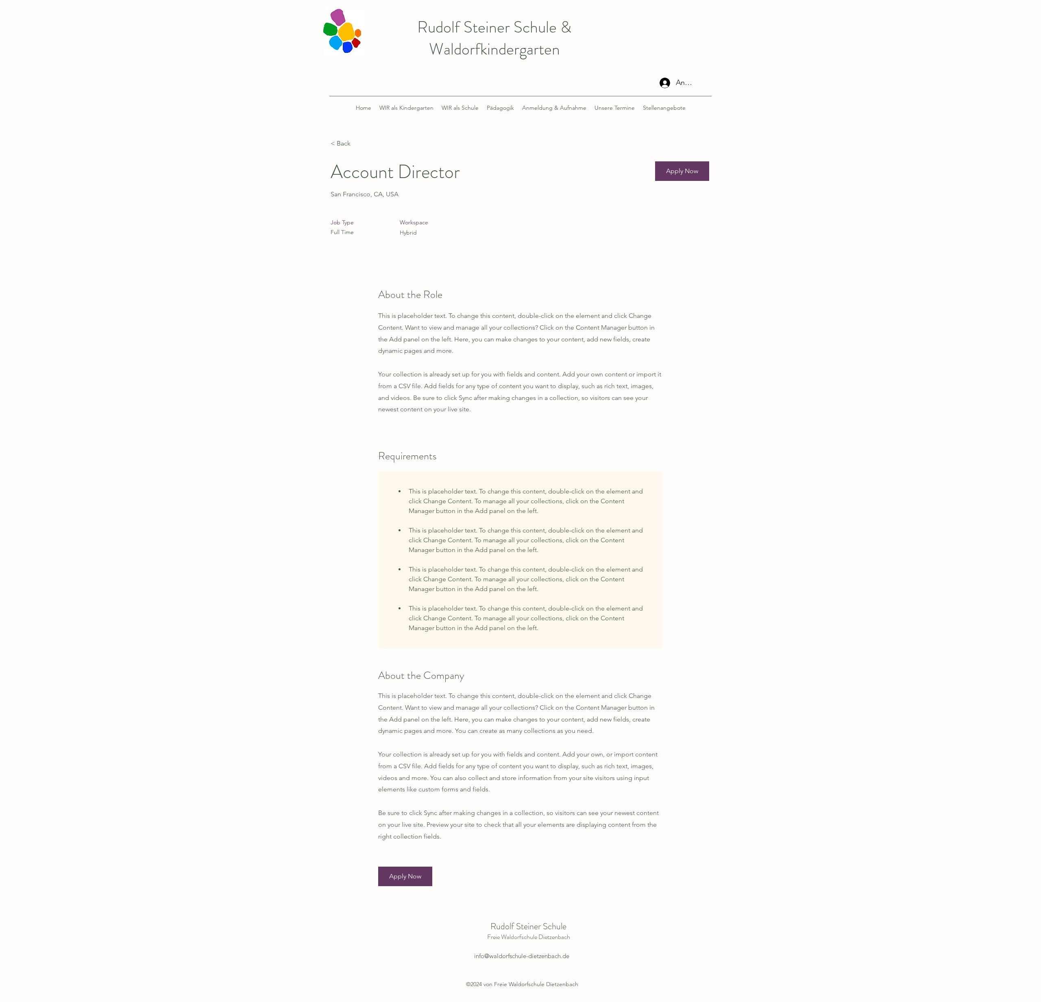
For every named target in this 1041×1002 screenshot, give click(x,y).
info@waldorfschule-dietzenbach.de (521, 956)
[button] (682, 171)
